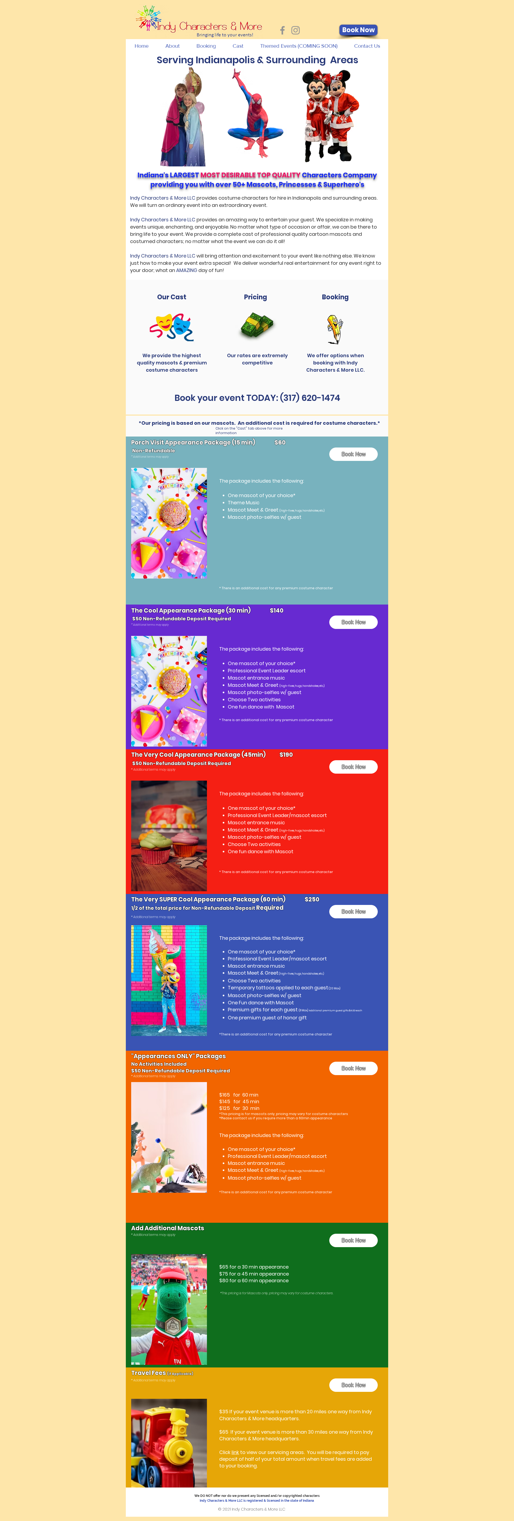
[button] (172, 46)
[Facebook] (282, 30)
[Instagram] (295, 30)
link (235, 1452)
